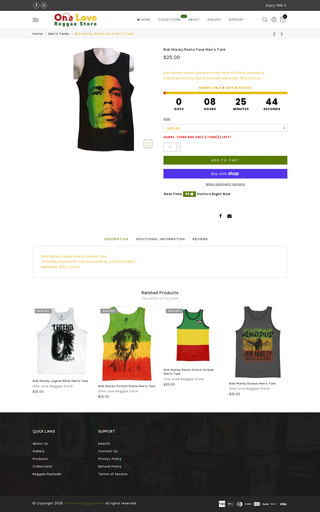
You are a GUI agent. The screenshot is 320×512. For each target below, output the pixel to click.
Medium (173, 128)
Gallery (39, 451)
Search (104, 443)
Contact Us (108, 451)
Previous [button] (30, 352)
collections (169, 19)
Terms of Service (113, 474)
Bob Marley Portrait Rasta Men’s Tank (126, 386)
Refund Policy (109, 466)
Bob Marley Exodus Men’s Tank (252, 384)
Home (38, 34)
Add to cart (225, 160)
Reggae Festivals (47, 474)
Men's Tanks (58, 34)
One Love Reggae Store (53, 386)
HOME (145, 19)
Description (116, 240)
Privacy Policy (110, 459)
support (236, 19)
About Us (40, 443)
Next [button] (285, 352)
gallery (214, 19)
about (194, 19)
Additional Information (160, 240)
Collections (42, 466)
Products (40, 459)
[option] (62, 350)
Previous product (271, 33)
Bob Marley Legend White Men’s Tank (60, 381)
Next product (281, 33)
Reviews (200, 240)
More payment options (225, 184)
